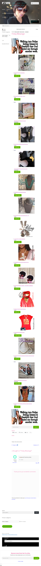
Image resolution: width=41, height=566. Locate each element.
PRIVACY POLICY (24, 3)
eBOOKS (3, 9)
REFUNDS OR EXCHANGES (16, 5)
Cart (5, 545)
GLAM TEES (9, 9)
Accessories (24, 13)
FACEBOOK (14, 3)
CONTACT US (23, 5)
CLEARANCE (4, 17)
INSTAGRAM (18, 3)
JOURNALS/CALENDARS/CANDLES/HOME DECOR (10, 13)
